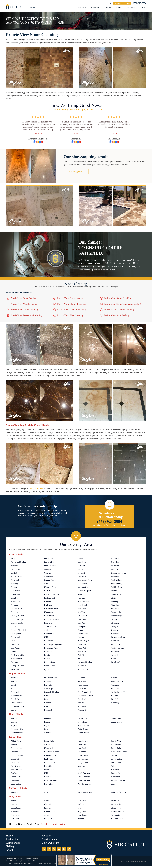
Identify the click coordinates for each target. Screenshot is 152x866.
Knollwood (48, 777)
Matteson (81, 566)
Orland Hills (83, 630)
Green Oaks (49, 741)
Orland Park (83, 633)
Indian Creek (49, 762)
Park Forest (82, 651)
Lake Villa (82, 744)
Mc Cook (81, 573)
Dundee (47, 718)
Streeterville (116, 612)
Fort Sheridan (16, 769)
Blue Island (15, 591)
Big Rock (15, 725)
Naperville (82, 681)
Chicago (14, 612)
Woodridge (115, 703)
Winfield (114, 695)
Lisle (46, 706)
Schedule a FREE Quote (122, 3)
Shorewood (115, 808)
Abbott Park (16, 741)
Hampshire (82, 718)
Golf (46, 583)
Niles (80, 594)
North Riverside (84, 601)
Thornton (115, 623)
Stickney (114, 601)
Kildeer (47, 637)
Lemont (47, 658)
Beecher (14, 804)
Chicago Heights (18, 616)
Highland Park (50, 755)
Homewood (49, 616)
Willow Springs (117, 648)
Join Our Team (50, 842)
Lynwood (48, 669)
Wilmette (115, 651)
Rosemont (115, 576)
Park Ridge (82, 655)
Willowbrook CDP (119, 692)
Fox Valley (48, 685)
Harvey (47, 591)
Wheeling (115, 641)
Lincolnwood (49, 666)
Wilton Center (117, 818)
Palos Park (82, 648)
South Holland (117, 594)
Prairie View (116, 741)
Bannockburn (16, 748)
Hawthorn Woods (51, 752)
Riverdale (115, 562)
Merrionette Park (85, 580)
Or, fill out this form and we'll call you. (109, 525)
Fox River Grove (85, 792)
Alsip (13, 558)
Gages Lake (16, 777)
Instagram (44, 849)
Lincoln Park (49, 662)
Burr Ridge (15, 699)
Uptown (114, 630)
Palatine (81, 637)
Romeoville (116, 804)
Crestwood (15, 637)
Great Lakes (16, 784)
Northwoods (83, 685)
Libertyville (82, 752)
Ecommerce (133, 861)
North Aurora (83, 725)
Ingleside (48, 766)
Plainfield (115, 801)
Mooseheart (82, 722)
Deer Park (15, 644)
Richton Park (83, 666)
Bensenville (15, 692)
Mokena (81, 804)
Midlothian (82, 583)
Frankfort (48, 808)
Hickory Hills (49, 598)
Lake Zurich (83, 748)
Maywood (82, 569)
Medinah (81, 678)
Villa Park (82, 706)
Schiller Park (116, 587)
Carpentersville (17, 732)
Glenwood (48, 576)
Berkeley (14, 583)
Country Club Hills (18, 630)
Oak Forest (82, 616)
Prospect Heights (85, 662)
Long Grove (83, 762)
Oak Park (81, 623)
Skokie (114, 591)
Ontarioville (83, 699)
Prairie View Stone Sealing (23, 298)
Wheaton (115, 688)
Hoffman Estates (51, 608)
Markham (82, 562)
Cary (46, 792)
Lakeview (48, 651)
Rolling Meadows (118, 573)
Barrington (15, 569)
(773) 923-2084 (139, 3)
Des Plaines (15, 648)
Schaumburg (116, 583)
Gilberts (47, 732)
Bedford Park (16, 576)
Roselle (81, 703)
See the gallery (76, 171)
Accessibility (9, 861)
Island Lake (49, 769)
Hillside (47, 601)
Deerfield (15, 762)
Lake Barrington (51, 780)
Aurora (14, 681)
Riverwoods (116, 744)
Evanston (14, 662)
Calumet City (16, 608)
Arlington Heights (18, 562)
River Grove (116, 558)
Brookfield (15, 601)
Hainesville (49, 748)
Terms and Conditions (34, 861)
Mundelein (82, 769)
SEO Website (125, 861)
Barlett (13, 685)
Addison (14, 678)
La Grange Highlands (53, 644)
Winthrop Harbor (118, 780)
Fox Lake (15, 773)
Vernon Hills (116, 762)
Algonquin (15, 792)
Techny (114, 619)
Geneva (47, 729)
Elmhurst (48, 681)
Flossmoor (15, 669)
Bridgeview (15, 594)
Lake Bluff (48, 784)
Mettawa (81, 766)
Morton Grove (84, 587)
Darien (13, 710)
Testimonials (130, 7)
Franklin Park (49, 566)
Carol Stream (16, 703)
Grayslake (15, 780)
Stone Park (115, 605)
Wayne (114, 678)
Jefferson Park (50, 626)
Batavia (14, 688)
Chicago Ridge (17, 619)
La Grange (48, 641)
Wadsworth (115, 769)
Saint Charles (83, 732)
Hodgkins (48, 605)
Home (9, 835)
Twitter (54, 849)
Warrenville (82, 710)
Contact (143, 7)
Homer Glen (49, 811)
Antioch (14, 744)
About (118, 7)
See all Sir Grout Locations (54, 824)
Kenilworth (49, 633)
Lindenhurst (83, 759)
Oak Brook (82, 688)
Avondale (15, 566)
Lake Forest (82, 741)
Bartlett (14, 573)
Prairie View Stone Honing (70, 298)
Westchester (116, 633)
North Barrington (85, 773)
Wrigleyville (116, 662)
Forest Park (49, 558)
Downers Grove (50, 678)
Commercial (95, 7)
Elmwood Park (17, 658)
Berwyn (14, 587)
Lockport (48, 818)
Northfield (82, 608)
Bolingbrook (16, 808)
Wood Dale (115, 699)
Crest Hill (15, 818)
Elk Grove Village (18, 655)
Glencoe (47, 569)
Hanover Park (50, 587)
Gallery (108, 7)
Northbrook (82, 605)
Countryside (16, 633)
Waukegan (115, 777)
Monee (80, 808)
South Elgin (116, 718)
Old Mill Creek (84, 780)
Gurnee (47, 744)
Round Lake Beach (119, 752)
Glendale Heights (51, 692)
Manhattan (82, 801)
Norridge (81, 598)
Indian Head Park (51, 619)
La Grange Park (50, 648)
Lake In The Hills (118, 792)
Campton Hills (17, 729)
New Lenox (82, 815)
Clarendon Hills (17, 706)
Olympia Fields (84, 626)
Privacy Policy (20, 861)
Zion (113, 784)
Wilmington (116, 815)
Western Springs (118, 637)
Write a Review (110, 3)
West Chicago (117, 681)
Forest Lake (16, 766)
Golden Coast (49, 580)
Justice (47, 630)
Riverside (115, 566)
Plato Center (83, 729)
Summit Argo (116, 616)
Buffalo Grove (17, 755)
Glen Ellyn (48, 688)
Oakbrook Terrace (85, 695)
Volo (113, 766)
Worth (113, 658)
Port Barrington (84, 784)
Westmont (115, 685)
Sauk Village (116, 580)
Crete (13, 641)
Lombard (48, 710)
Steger (113, 598)
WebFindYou (142, 861)
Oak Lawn (82, 619)
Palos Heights (83, 641)
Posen (80, 658)
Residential (82, 7)
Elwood (47, 804)
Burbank (14, 605)
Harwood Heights (51, 594)
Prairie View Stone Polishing (117, 298)
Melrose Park (83, 576)
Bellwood (15, 580)
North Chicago (84, 777)
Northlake (82, 612)
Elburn (47, 722)
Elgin (46, 725)
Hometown (48, 612)
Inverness (48, 623)
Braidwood (15, 811)
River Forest (83, 669)
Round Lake (116, 748)
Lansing (47, 655)
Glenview (48, 573)
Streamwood (116, 608)
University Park (117, 811)
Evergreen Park (17, 666)
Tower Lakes (116, 759)
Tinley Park (116, 626)
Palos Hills (82, 644)
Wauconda (115, 773)
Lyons (80, 558)
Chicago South (17, 623)
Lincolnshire (83, 755)
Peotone (81, 818)
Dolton (13, 651)
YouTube (59, 849)
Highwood (48, 759)
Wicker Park (116, 644)
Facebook (49, 849)
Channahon (15, 815)
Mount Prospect (84, 591)
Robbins (114, 569)
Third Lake (115, 755)
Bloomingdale (16, 695)
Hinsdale (48, 695)
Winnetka (115, 655)
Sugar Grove (116, 722)
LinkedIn (64, 849)
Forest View (49, 562)
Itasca (46, 699)
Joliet (46, 815)
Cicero (13, 626)
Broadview (15, 598)
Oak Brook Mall (84, 692)
